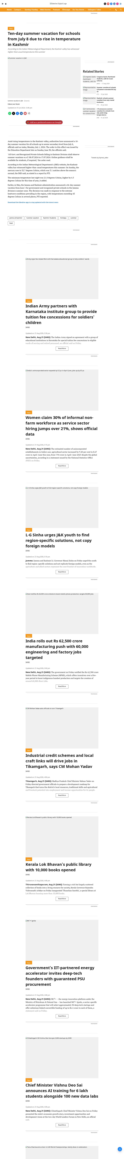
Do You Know (78, 10)
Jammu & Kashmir (15, 218)
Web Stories (45, 10)
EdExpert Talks (94, 10)
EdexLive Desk (14, 104)
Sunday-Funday (31, 10)
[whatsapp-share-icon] (9, 115)
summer (74, 218)
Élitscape (66, 10)
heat (11, 223)
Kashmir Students (49, 218)
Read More (62, 349)
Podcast (56, 10)
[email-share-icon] (25, 115)
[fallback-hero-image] (89, 79)
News (9, 10)
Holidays (63, 218)
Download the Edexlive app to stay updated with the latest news (33, 203)
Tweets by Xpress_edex (99, 158)
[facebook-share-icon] (17, 115)
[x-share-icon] (13, 115)
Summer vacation (32, 218)
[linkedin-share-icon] (21, 115)
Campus (17, 10)
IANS (28, 327)
